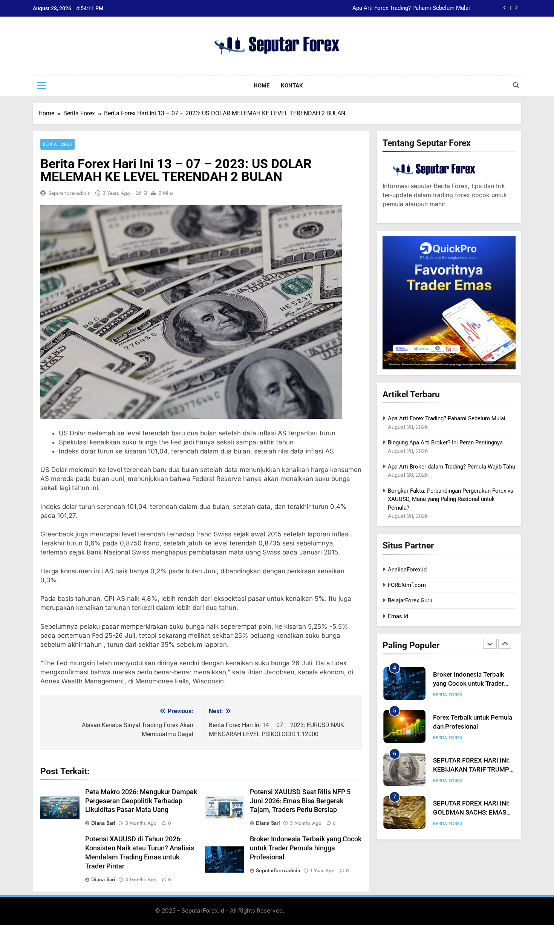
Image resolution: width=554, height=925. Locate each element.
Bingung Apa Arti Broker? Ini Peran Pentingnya (412, 14)
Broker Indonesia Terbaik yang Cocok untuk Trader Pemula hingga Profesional (305, 848)
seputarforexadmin (69, 193)
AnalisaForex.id (407, 569)
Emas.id (398, 616)
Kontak (292, 85)
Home (261, 85)
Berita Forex (57, 144)
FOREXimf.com (407, 585)
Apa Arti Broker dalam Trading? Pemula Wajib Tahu (451, 466)
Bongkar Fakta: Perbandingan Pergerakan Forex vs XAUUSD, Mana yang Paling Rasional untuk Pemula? (450, 499)
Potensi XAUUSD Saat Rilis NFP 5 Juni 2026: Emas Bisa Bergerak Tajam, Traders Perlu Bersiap (300, 801)
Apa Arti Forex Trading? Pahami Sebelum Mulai (446, 418)
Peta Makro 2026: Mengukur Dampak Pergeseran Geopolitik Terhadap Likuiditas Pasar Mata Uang (141, 801)
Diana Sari (103, 823)
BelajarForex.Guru (410, 600)
